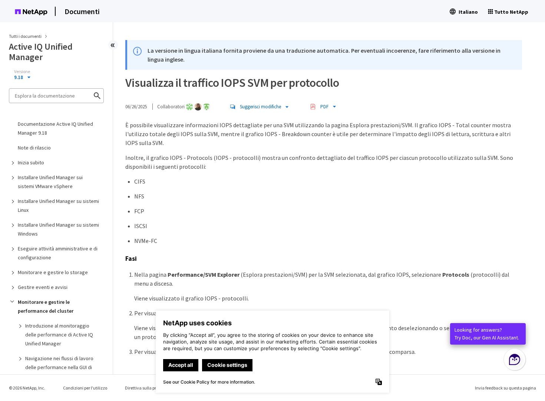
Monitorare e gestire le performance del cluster (45, 306)
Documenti (82, 11)
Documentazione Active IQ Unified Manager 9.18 (55, 128)
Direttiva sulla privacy (145, 388)
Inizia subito (31, 162)
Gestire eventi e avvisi (42, 287)
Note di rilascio (34, 147)
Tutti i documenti (25, 36)
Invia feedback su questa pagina (505, 388)
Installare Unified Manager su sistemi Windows (58, 229)
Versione (22, 71)
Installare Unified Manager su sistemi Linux (58, 205)
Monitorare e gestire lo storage (53, 272)
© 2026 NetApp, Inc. (27, 388)
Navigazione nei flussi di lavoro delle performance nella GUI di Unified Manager (59, 367)
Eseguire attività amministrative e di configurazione (58, 253)
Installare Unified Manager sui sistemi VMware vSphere (50, 182)
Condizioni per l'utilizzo (85, 388)
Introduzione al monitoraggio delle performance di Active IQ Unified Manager (59, 334)
